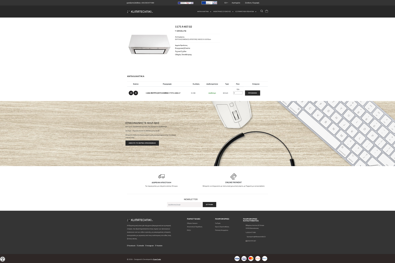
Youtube (159, 245)
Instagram (150, 245)
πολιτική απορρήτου (221, 230)
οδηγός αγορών (192, 223)
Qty (238, 89)
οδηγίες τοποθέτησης (183, 54)
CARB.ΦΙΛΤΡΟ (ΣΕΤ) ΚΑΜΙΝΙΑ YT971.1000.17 (163, 93)
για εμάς (218, 223)
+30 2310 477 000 (147, 3)
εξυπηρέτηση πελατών (245, 11)
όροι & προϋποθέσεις (222, 227)
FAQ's (189, 230)
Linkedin (141, 245)
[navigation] (2, 259)
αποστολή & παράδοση (194, 227)
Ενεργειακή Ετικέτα (182, 48)
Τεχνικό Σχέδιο (180, 51)
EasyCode (157, 259)
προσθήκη (252, 93)
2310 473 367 (251, 241)
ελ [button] (226, 3)
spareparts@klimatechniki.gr (256, 236)
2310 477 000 (251, 232)
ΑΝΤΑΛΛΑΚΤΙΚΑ (203, 11)
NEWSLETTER (191, 199)
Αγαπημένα (236, 3)
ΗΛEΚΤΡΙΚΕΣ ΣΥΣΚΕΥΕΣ (222, 11)
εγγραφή (209, 204)
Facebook (131, 245)
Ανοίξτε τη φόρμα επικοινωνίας (142, 143)
